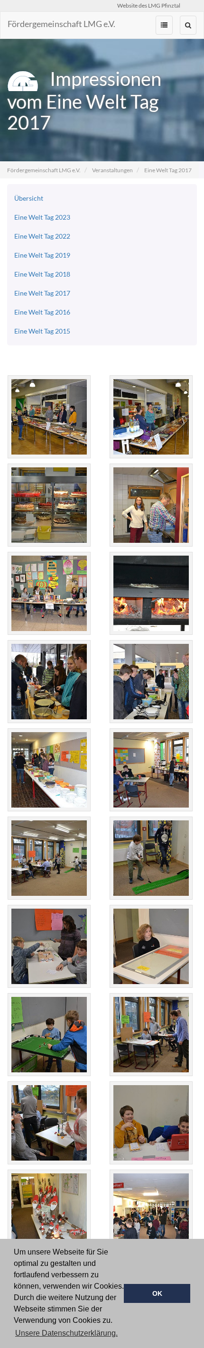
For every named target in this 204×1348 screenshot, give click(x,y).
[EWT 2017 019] (150, 946)
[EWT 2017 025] (150, 1211)
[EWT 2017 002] (150, 416)
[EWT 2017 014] (150, 769)
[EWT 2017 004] (150, 505)
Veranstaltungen (112, 170)
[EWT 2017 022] (48, 1122)
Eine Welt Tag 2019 (42, 255)
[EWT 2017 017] (150, 858)
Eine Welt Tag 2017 (168, 170)
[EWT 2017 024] (48, 1211)
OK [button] (157, 1293)
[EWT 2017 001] (48, 416)
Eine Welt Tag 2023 (42, 217)
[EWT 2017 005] (48, 593)
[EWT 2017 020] (48, 1034)
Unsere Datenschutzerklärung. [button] (66, 1333)
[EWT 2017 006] (150, 593)
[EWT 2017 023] (150, 1122)
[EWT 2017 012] (48, 769)
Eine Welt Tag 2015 (42, 331)
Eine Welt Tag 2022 (42, 236)
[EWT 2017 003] (48, 505)
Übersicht (28, 198)
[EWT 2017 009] (48, 681)
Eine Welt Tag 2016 (42, 312)
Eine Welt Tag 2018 (42, 274)
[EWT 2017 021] (150, 1034)
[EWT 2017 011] (150, 681)
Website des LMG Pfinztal (148, 5)
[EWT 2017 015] (48, 858)
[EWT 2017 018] (48, 946)
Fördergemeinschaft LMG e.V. (61, 24)
